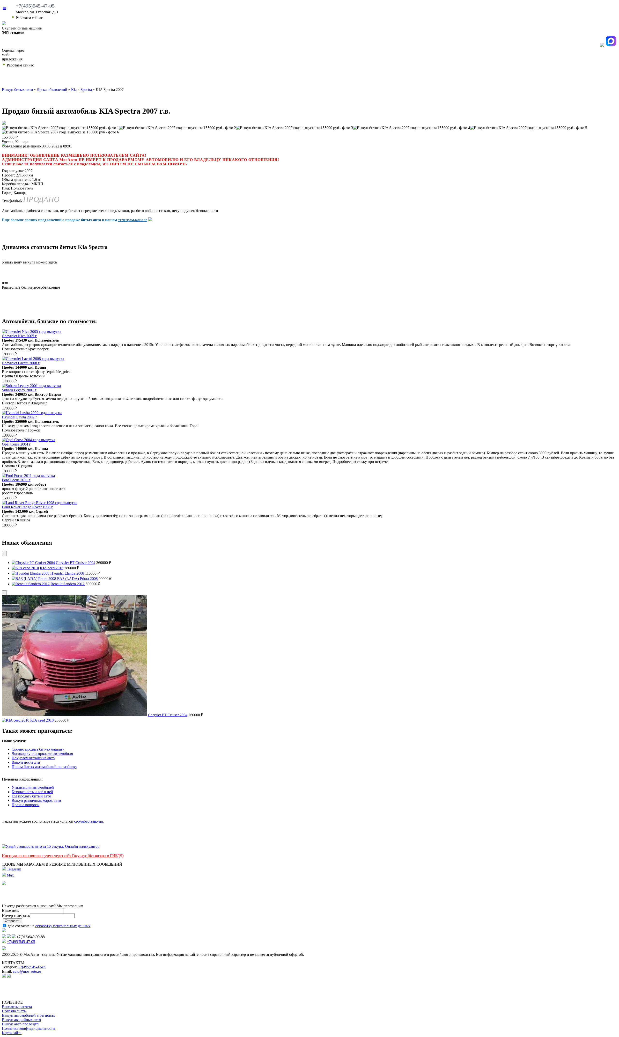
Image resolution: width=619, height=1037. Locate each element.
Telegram (13, 869)
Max (10, 875)
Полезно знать (14, 1011)
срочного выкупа (88, 821)
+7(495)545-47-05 (35, 6)
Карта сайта (12, 1033)
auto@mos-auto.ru (27, 971)
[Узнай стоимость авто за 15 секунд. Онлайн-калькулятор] (50, 846)
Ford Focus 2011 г (16, 480)
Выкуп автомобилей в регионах (28, 1015)
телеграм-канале (132, 220)
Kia (74, 90)
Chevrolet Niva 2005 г (19, 336)
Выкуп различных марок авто (36, 800)
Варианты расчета (17, 1007)
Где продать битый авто (31, 796)
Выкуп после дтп (26, 762)
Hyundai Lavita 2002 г (19, 417)
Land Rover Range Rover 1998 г (27, 507)
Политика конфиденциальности (28, 1028)
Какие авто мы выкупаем (177, 78)
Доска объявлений (497, 78)
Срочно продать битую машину (38, 749)
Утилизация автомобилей (33, 787)
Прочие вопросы (25, 805)
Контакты (586, 78)
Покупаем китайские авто (33, 758)
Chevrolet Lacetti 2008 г (21, 363)
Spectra (86, 90)
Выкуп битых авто (54, 78)
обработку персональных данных (62, 926)
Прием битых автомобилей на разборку (44, 767)
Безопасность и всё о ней (32, 792)
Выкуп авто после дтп (20, 1024)
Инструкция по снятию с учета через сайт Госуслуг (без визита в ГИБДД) (63, 856)
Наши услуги (294, 78)
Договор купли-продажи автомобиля (42, 754)
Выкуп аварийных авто (21, 1020)
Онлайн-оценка (389, 78)
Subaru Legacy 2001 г (19, 390)
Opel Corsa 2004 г (16, 444)
